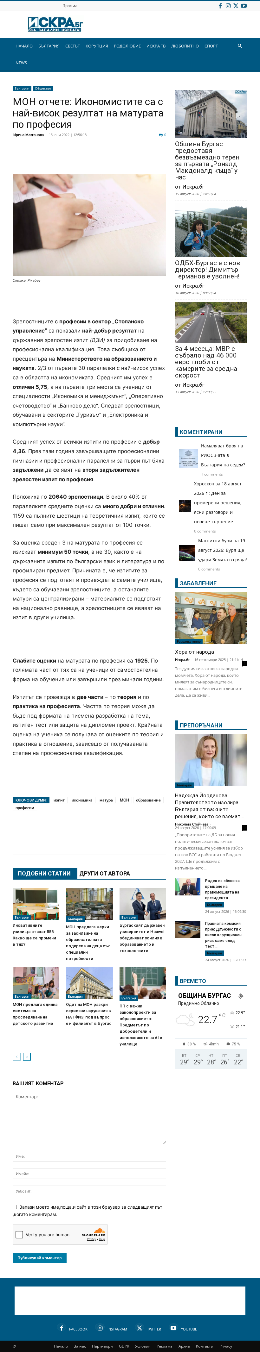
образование (148, 800)
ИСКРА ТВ (156, 46)
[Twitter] (235, 5)
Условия (143, 1346)
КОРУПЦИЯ (97, 46)
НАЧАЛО (24, 46)
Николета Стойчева (191, 824)
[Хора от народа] (211, 618)
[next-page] (27, 1057)
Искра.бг (182, 659)
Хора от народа (194, 652)
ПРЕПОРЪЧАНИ (201, 725)
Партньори (102, 1346)
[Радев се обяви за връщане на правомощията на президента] (187, 886)
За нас (80, 1346)
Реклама (164, 1346)
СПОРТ (211, 46)
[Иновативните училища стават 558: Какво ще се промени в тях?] (36, 904)
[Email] (112, 158)
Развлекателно (189, 641)
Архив (184, 1346)
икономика (82, 800)
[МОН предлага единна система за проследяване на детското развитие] (36, 983)
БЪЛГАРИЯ (49, 46)
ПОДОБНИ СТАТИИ (44, 873)
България (22, 88)
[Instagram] (227, 5)
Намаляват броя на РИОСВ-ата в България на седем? (223, 455)
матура (106, 800)
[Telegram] (160, 158)
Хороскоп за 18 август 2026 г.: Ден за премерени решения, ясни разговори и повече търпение (218, 503)
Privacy (225, 1346)
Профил (69, 5)
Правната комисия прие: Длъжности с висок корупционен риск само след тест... (223, 935)
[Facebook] (220, 5)
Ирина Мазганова (28, 134)
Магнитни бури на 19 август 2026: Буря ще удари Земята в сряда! (222, 550)
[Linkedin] (81, 158)
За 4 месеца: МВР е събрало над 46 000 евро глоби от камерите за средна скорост (206, 362)
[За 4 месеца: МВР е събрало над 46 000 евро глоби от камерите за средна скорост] (211, 323)
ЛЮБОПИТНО (185, 46)
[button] (239, 46)
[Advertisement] (89, 300)
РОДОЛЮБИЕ (127, 46)
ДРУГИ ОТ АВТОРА (104, 873)
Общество (43, 88)
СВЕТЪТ (72, 46)
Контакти (204, 1346)
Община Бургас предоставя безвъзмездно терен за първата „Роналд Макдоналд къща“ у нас (207, 161)
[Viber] (144, 158)
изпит (59, 800)
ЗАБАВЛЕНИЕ (198, 583)
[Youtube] (243, 5)
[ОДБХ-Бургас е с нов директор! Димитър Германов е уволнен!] (211, 231)
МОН (124, 800)
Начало (61, 1346)
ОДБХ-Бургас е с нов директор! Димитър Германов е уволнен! (207, 270)
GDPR (124, 1346)
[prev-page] (17, 1057)
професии (25, 807)
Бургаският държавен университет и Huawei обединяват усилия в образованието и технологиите (142, 938)
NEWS (21, 62)
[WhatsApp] (128, 158)
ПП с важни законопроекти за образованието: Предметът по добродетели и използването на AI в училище (141, 1025)
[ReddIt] (97, 158)
